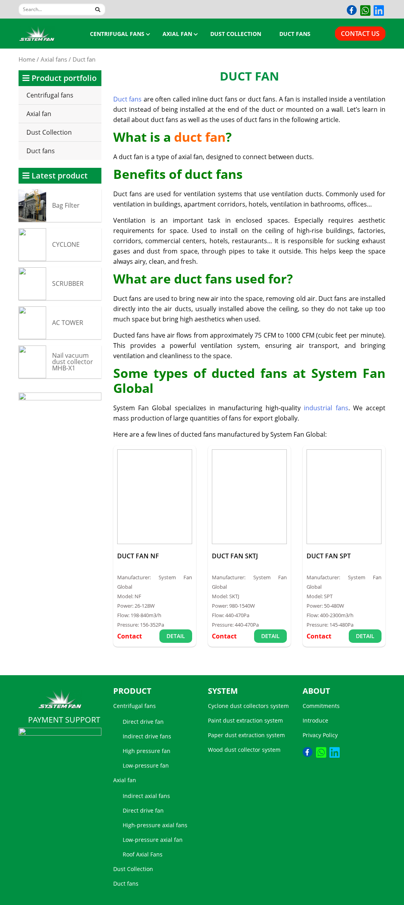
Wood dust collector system (244, 749)
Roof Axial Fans (143, 854)
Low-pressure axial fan (153, 839)
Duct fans (294, 34)
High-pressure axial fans (155, 825)
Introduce (315, 720)
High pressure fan (146, 751)
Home (27, 59)
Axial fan (177, 34)
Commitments (321, 706)
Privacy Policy (320, 735)
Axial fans (54, 59)
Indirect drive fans (147, 736)
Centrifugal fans (117, 34)
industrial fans (326, 408)
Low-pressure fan (146, 765)
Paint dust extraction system (245, 720)
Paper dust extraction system (246, 735)
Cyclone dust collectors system (248, 706)
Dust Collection (235, 34)
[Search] (95, 8)
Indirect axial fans (146, 796)
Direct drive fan (143, 721)
